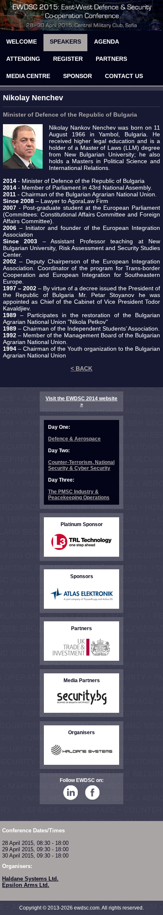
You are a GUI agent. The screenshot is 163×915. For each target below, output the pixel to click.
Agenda (106, 41)
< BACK (81, 368)
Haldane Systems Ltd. (30, 879)
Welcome (21, 41)
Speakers (65, 41)
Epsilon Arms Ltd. (25, 885)
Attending (23, 58)
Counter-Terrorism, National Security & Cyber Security (81, 465)
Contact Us (124, 76)
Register (68, 58)
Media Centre (28, 76)
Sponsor (77, 76)
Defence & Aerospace (74, 439)
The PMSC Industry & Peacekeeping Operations (79, 495)
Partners (111, 58)
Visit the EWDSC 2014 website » (81, 401)
